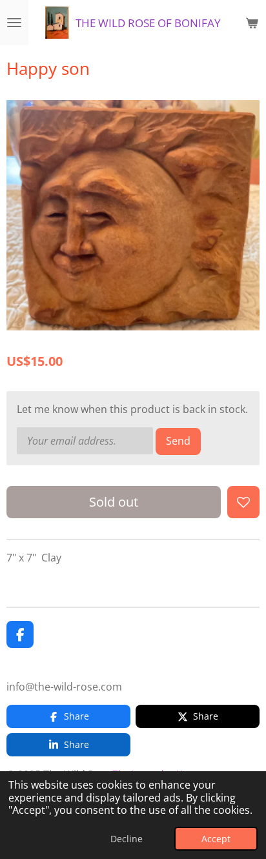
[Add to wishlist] (243, 502)
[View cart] (252, 22)
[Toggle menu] (14, 22)
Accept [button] (215, 839)
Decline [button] (126, 839)
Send (178, 441)
